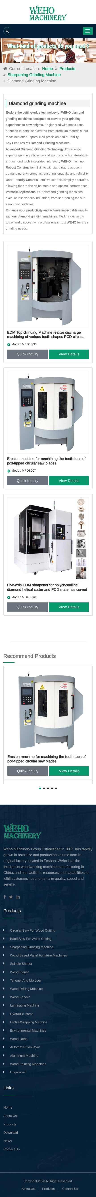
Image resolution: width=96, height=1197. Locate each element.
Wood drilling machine (26, 989)
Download (10, 1132)
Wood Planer (19, 972)
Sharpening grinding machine (34, 74)
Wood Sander (20, 997)
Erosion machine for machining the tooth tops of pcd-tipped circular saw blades (46, 461)
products (10, 1124)
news (7, 1141)
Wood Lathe (18, 1039)
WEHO (66, 112)
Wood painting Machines (28, 1064)
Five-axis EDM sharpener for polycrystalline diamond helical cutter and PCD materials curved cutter (47, 589)
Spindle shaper (21, 963)
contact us (11, 1149)
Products (67, 68)
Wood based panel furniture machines (38, 955)
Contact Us (70, 1188)
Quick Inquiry (27, 354)
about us (10, 1116)
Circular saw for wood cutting (32, 930)
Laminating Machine (24, 1005)
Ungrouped (18, 1072)
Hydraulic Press (21, 1014)
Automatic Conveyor (25, 1047)
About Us (28, 1188)
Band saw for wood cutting (30, 939)
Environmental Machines (28, 1030)
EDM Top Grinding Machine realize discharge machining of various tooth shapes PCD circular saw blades (46, 336)
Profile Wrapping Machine (28, 1022)
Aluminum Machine (24, 1055)
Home (47, 68)
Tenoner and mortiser (25, 980)
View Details (69, 354)
